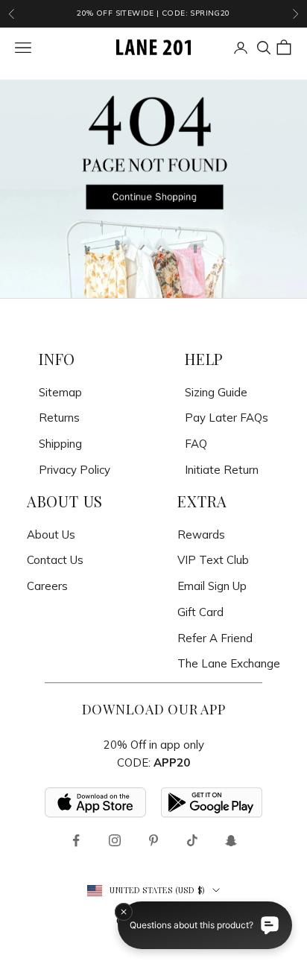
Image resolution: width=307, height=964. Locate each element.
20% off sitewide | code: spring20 (153, 13)
